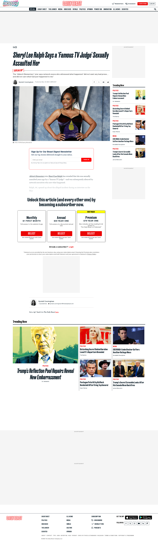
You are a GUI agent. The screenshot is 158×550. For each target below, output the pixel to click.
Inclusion (100, 535)
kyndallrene (43, 303)
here (56, 312)
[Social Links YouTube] (139, 524)
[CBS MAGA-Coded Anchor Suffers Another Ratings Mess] (140, 144)
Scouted (125, 9)
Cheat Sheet (42, 9)
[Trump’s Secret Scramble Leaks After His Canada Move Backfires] (140, 157)
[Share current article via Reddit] (108, 82)
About (43, 535)
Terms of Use (54, 163)
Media (60, 9)
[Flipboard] (147, 524)
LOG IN (152, 4)
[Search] (155, 9)
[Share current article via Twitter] (99, 82)
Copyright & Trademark (126, 535)
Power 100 (98, 9)
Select (31, 233)
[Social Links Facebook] (126, 524)
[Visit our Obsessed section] (18, 3)
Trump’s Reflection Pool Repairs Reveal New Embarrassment (45, 374)
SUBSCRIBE (142, 4)
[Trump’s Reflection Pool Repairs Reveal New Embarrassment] (140, 99)
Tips (54, 535)
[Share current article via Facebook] (94, 82)
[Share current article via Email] (103, 82)
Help (69, 535)
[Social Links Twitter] (130, 524)
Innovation (108, 9)
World (69, 524)
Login (71, 247)
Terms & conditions (110, 535)
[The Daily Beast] (72, 3)
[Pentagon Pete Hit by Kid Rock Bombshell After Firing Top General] (140, 129)
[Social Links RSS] (143, 524)
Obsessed (67, 9)
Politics (82, 9)
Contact (49, 535)
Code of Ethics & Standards (87, 535)
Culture (69, 528)
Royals (75, 9)
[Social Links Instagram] (134, 524)
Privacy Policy (63, 163)
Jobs (58, 535)
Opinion (90, 9)
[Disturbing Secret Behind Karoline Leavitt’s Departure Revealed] (140, 114)
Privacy (74, 535)
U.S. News (116, 9)
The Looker (52, 9)
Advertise (64, 535)
